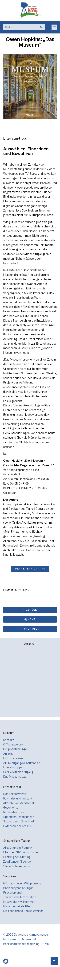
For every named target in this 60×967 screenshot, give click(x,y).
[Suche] (41, 27)
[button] (54, 27)
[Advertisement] (30, 683)
